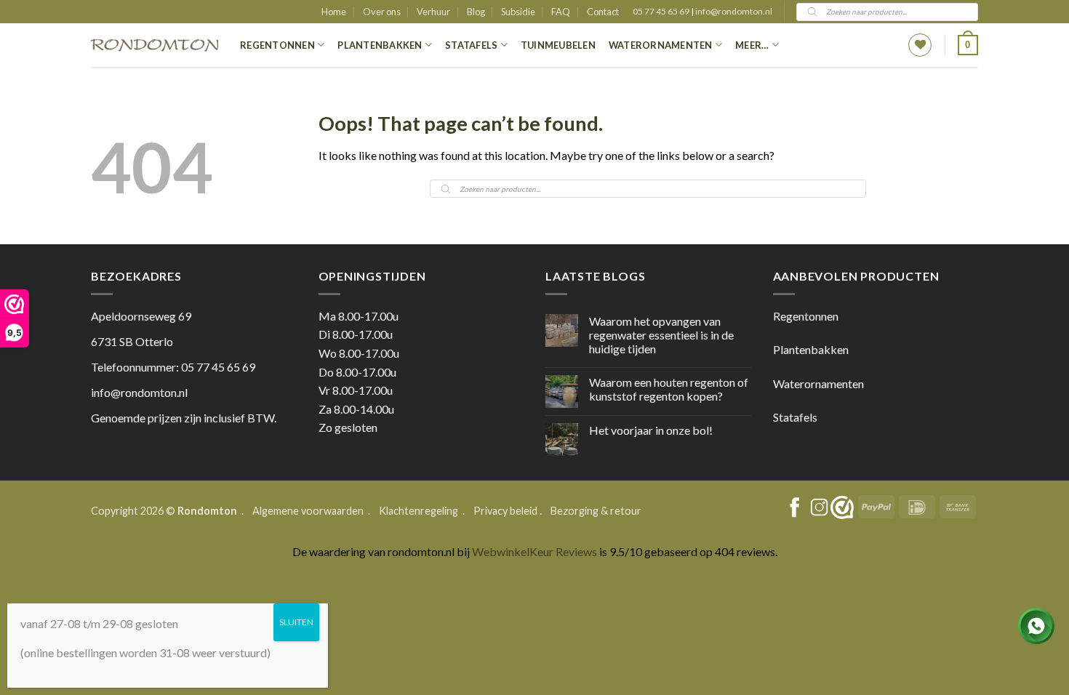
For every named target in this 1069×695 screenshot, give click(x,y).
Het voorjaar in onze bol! (651, 430)
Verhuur (433, 11)
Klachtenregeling (418, 511)
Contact (603, 11)
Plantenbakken (379, 45)
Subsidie (518, 11)
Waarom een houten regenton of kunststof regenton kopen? (668, 389)
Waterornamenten (661, 45)
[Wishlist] (920, 45)
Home (333, 11)
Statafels (471, 45)
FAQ (560, 11)
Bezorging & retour (595, 511)
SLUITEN (296, 621)
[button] (968, 45)
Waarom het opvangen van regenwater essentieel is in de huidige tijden (661, 334)
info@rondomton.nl (733, 11)
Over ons (382, 11)
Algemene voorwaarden (309, 511)
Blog (476, 11)
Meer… (752, 45)
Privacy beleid (505, 511)
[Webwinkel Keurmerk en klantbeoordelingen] (842, 507)
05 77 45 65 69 (662, 11)
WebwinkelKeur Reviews (534, 551)
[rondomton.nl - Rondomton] (154, 45)
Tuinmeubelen (558, 45)
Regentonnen (277, 45)
